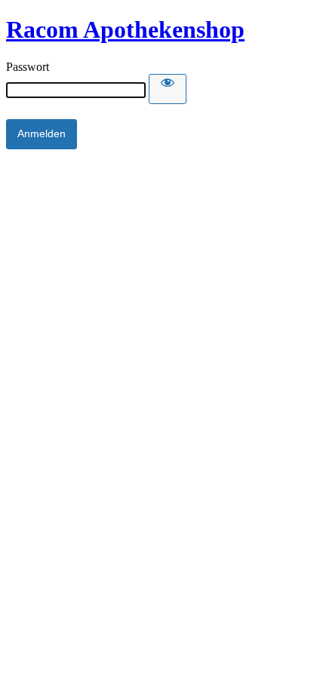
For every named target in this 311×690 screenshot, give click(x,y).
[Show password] (167, 89)
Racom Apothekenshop (125, 29)
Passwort (27, 66)
